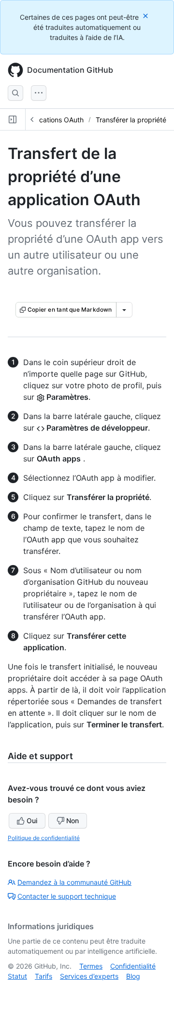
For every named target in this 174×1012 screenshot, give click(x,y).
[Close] (146, 15)
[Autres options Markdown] (124, 309)
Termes (90, 966)
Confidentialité (133, 966)
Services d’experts (89, 976)
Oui (32, 820)
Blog (133, 976)
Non (72, 820)
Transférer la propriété (131, 120)
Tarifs (43, 976)
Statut (17, 976)
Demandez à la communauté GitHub (74, 882)
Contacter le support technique (66, 896)
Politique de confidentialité (44, 837)
